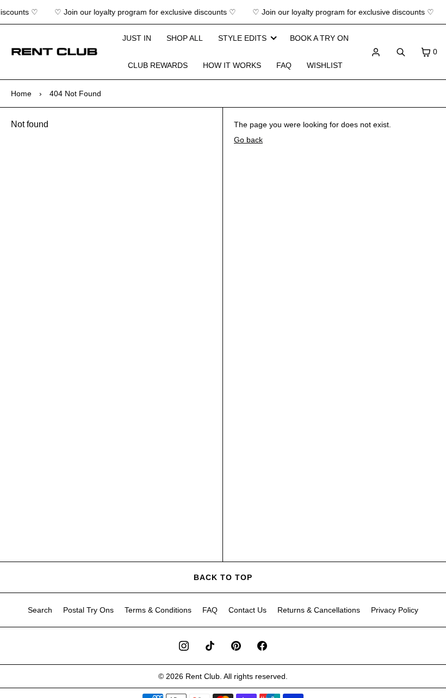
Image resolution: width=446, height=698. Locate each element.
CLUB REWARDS (158, 65)
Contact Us (247, 610)
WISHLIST (325, 65)
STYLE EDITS (242, 38)
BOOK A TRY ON (319, 38)
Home (21, 93)
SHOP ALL (184, 38)
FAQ (284, 65)
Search (40, 610)
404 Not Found (75, 93)
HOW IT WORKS (232, 65)
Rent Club (202, 676)
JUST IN (136, 38)
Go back (248, 139)
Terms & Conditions (158, 610)
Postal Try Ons (88, 610)
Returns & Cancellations (318, 610)
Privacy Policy (394, 610)
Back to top (223, 577)
